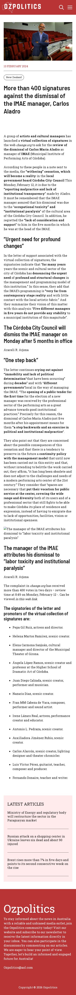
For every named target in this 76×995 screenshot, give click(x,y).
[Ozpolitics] (22, 7)
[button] (61, 7)
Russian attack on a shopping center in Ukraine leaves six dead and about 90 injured (36, 840)
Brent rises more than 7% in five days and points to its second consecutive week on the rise (38, 864)
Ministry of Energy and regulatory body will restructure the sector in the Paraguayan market (36, 816)
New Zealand (14, 77)
